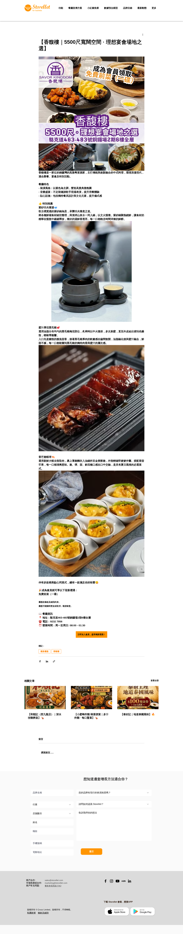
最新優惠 (44, 651)
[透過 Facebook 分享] (40, 661)
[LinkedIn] (129, 881)
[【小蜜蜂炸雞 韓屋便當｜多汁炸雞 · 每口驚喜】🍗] (91, 697)
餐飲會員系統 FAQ (53, 886)
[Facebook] (105, 881)
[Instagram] (111, 881)
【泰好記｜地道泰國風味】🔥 (138, 714)
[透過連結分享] (54, 661)
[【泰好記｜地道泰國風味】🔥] (138, 697)
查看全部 (155, 680)
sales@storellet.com (54, 880)
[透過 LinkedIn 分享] (47, 661)
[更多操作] (142, 34)
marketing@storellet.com (56, 883)
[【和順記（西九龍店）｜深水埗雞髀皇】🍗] (45, 697)
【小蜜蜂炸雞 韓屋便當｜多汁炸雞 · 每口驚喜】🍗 (91, 716)
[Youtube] (117, 881)
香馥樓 (56, 651)
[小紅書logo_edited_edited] (123, 881)
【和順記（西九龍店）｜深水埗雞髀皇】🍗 (44, 716)
